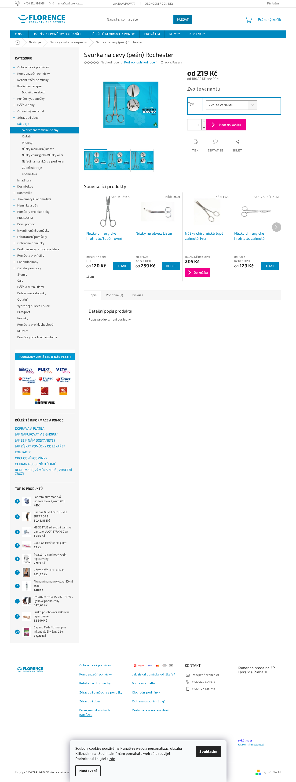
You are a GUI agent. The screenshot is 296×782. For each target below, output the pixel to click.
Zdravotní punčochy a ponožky (100, 692)
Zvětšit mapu (245, 740)
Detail (122, 266)
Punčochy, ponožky (31, 98)
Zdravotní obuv (28, 117)
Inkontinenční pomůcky (33, 230)
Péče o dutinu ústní (30, 287)
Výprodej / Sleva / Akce (33, 306)
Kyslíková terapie (29, 86)
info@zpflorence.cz (205, 675)
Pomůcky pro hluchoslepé (35, 324)
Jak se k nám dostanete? (251, 744)
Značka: (171, 62)
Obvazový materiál (30, 111)
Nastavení (88, 770)
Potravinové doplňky (31, 293)
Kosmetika (29, 174)
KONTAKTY (23, 452)
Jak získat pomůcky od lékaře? (153, 674)
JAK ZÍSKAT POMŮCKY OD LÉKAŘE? (40, 446)
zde (112, 758)
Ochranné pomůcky (30, 243)
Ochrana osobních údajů (148, 701)
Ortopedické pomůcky (33, 67)
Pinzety (27, 142)
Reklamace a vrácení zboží (150, 710)
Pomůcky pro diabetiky (33, 212)
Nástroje (23, 124)
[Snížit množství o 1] (203, 127)
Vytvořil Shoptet (272, 772)
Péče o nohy (26, 105)
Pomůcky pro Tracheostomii (37, 337)
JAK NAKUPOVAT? (124, 4)
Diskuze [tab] (137, 295)
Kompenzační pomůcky (33, 73)
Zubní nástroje (32, 168)
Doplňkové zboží (33, 92)
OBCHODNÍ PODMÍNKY (159, 4)
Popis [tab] (93, 295)
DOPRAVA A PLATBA (29, 428)
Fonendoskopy (27, 262)
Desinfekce (25, 186)
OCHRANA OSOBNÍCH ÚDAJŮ (35, 464)
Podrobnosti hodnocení (140, 62)
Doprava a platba (144, 683)
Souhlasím (208, 751)
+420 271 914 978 (203, 681)
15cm (90, 276)
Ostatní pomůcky (29, 268)
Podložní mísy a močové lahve (38, 249)
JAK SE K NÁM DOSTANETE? (35, 440)
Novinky (22, 318)
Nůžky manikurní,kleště (38, 149)
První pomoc (26, 224)
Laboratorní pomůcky (32, 237)
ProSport (23, 312)
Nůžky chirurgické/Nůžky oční (42, 155)
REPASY (22, 331)
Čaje (20, 280)
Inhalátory (24, 180)
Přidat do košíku (229, 125)
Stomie (22, 274)
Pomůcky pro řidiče (30, 255)
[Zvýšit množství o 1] (203, 122)
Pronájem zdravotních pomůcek (94, 712)
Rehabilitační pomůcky (33, 80)
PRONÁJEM (25, 218)
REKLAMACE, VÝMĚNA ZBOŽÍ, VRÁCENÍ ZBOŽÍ (43, 471)
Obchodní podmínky (146, 692)
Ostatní (27, 136)
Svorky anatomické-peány (40, 130)
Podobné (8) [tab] (114, 295)
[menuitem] (19, 34)
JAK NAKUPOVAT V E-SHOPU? (36, 434)
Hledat (183, 19)
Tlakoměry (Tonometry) (34, 199)
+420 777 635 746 (203, 688)
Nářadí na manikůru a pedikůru (43, 161)
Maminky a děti (27, 205)
